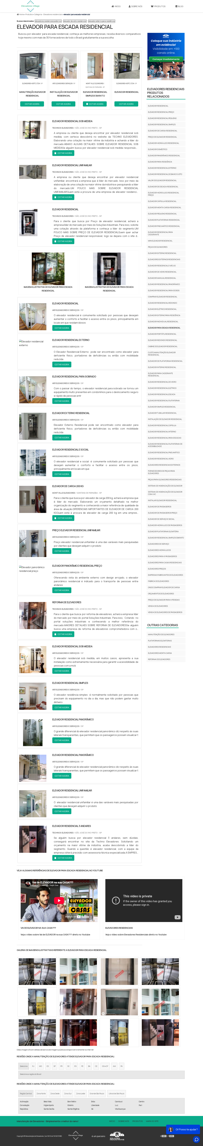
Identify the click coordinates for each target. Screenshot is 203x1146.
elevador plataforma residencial (164, 220)
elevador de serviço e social (161, 519)
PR (61, 1066)
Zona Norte (41, 1093)
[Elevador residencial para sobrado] (32, 401)
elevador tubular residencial (162, 413)
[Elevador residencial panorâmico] (32, 744)
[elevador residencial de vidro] (119, 971)
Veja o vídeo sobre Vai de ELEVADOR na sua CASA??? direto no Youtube (55, 934)
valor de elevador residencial (162, 180)
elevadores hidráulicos (159, 550)
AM (114, 1066)
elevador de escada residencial (163, 186)
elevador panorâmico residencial (164, 155)
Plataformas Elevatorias (160, 640)
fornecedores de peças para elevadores (161, 472)
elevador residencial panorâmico (164, 284)
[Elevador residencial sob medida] (32, 671)
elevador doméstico (157, 149)
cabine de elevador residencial (162, 346)
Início (118, 6)
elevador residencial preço (161, 112)
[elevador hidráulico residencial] (160, 971)
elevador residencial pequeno (162, 118)
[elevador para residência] (37, 971)
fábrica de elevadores (158, 581)
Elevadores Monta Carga (160, 653)
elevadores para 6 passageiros (162, 556)
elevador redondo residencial (162, 340)
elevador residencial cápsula (162, 425)
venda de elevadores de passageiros (165, 612)
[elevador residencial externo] (37, 1002)
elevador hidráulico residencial (163, 143)
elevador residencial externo (162, 168)
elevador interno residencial (162, 367)
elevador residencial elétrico (162, 388)
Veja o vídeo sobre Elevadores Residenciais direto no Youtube (136, 934)
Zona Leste (80, 1093)
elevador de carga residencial (162, 130)
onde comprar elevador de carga (164, 587)
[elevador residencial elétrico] (119, 1032)
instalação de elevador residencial (165, 419)
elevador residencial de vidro (162, 382)
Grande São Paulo (97, 1093)
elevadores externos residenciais (164, 259)
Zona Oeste (54, 1093)
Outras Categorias (162, 625)
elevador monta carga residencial (164, 207)
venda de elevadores (158, 606)
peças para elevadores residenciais (164, 479)
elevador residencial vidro (161, 458)
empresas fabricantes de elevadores (165, 575)
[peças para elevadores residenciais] (119, 1002)
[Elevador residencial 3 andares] (32, 850)
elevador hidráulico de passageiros (165, 525)
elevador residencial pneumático (164, 452)
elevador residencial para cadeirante (160, 233)
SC (68, 1066)
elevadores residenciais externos (48, 21)
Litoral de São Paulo (116, 1093)
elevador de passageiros (159, 506)
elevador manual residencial (162, 278)
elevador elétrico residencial (162, 309)
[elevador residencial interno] (160, 1002)
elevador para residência (160, 162)
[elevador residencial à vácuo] (160, 1032)
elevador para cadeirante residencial (160, 374)
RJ (33, 1066)
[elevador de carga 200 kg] (32, 511)
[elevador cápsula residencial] (78, 1032)
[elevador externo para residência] (78, 971)
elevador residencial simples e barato (166, 537)
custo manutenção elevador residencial (162, 353)
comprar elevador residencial (162, 296)
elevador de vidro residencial (75, 21)
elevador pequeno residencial (162, 213)
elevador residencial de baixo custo (165, 174)
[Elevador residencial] (32, 328)
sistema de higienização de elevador (165, 486)
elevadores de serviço (158, 544)
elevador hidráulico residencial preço (163, 193)
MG (40, 1066)
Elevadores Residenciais (159, 647)
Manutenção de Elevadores (161, 634)
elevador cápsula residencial (162, 201)
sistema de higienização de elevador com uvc (165, 493)
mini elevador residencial (160, 241)
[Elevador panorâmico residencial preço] (34, 571)
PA (122, 1066)
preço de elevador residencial (162, 137)
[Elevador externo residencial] (32, 438)
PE (82, 1066)
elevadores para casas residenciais (165, 562)
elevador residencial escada (161, 394)
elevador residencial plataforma (164, 400)
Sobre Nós (136, 6)
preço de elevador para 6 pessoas (164, 600)
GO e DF (105, 1066)
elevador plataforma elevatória (163, 531)
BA (89, 1066)
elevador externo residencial (162, 253)
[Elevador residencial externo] (34, 345)
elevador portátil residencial (162, 334)
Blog (180, 6)
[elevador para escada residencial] (48, 269)
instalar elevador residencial (162, 500)
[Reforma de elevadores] (32, 627)
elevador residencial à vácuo (162, 265)
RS (75, 1066)
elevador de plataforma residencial (165, 361)
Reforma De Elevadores (159, 659)
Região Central (26, 1093)
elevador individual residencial (163, 321)
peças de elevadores (157, 247)
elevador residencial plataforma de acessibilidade (165, 445)
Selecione (23, 1066)
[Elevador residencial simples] (32, 707)
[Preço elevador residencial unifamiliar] (32, 555)
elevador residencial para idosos (163, 290)
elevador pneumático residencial (164, 226)
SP (54, 1066)
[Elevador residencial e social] (32, 474)
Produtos (159, 6)
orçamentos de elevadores (161, 593)
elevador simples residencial (162, 407)
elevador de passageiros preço (162, 513)
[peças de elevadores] (78, 1002)
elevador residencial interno (162, 431)
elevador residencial (158, 106)
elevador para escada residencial (164, 328)
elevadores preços (157, 569)
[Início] (30, 6)
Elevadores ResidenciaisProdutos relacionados (165, 92)
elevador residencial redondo (162, 303)
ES (48, 1066)
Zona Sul (67, 1093)
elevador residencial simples (162, 124)
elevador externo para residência (102, 21)
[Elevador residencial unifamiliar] (32, 815)
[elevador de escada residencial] (37, 1032)
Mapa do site (152, 1121)
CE (96, 1066)
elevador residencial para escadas (164, 438)
